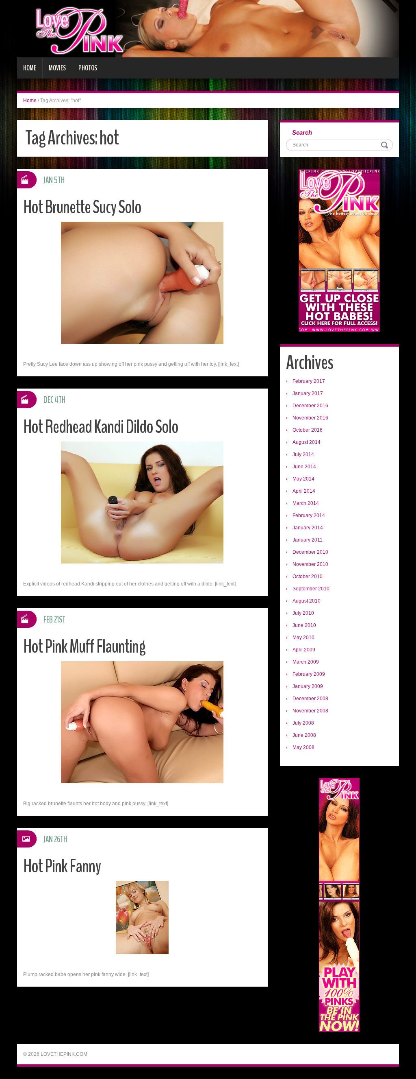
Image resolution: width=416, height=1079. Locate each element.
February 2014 (308, 515)
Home (29, 68)
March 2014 (305, 503)
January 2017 (307, 393)
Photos (87, 68)
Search (302, 132)
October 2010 (307, 576)
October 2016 (307, 430)
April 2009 (303, 650)
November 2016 (310, 418)
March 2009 (305, 662)
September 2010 (310, 589)
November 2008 (310, 711)
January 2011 (307, 540)
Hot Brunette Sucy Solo (82, 207)
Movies (57, 68)
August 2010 (306, 601)
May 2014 (303, 479)
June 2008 (304, 735)
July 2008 (303, 723)
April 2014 (303, 491)
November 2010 (310, 564)
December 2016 (310, 405)
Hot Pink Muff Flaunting (84, 646)
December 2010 (310, 552)
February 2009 (308, 674)
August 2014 (306, 442)
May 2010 (303, 637)
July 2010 (303, 613)
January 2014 (307, 528)
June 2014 (304, 467)
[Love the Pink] (208, 28)
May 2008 (303, 747)
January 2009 (307, 686)
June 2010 (304, 625)
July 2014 (303, 454)
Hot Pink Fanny (62, 866)
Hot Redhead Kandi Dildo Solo (100, 427)
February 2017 (308, 381)
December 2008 (310, 698)
